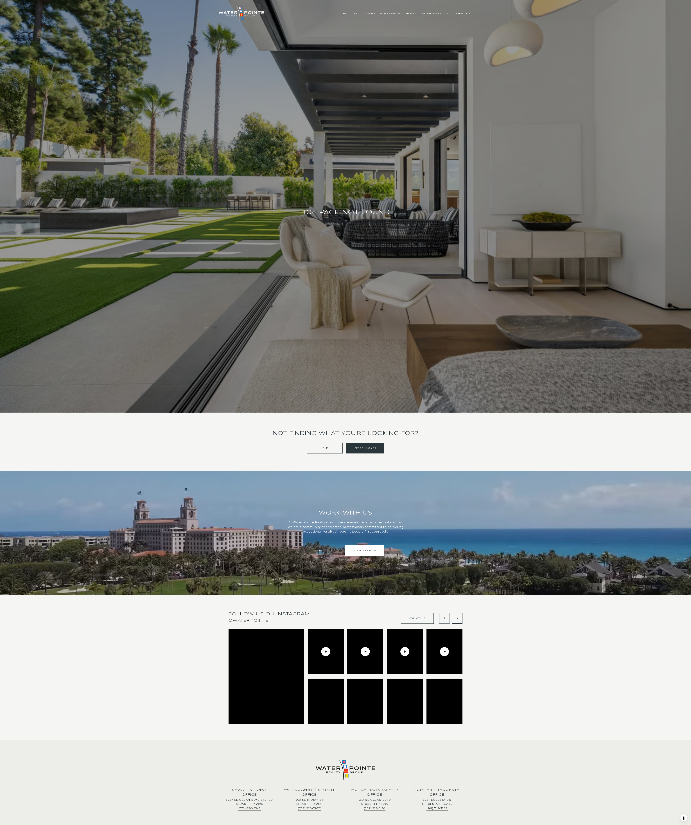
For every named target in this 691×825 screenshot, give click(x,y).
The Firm (411, 13)
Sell (357, 13)
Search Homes (365, 448)
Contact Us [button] (323, 550)
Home (325, 448)
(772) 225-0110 (374, 808)
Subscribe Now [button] (364, 550)
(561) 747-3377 (437, 808)
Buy (346, 13)
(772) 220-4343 (249, 808)
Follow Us (417, 618)
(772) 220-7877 (309, 808)
